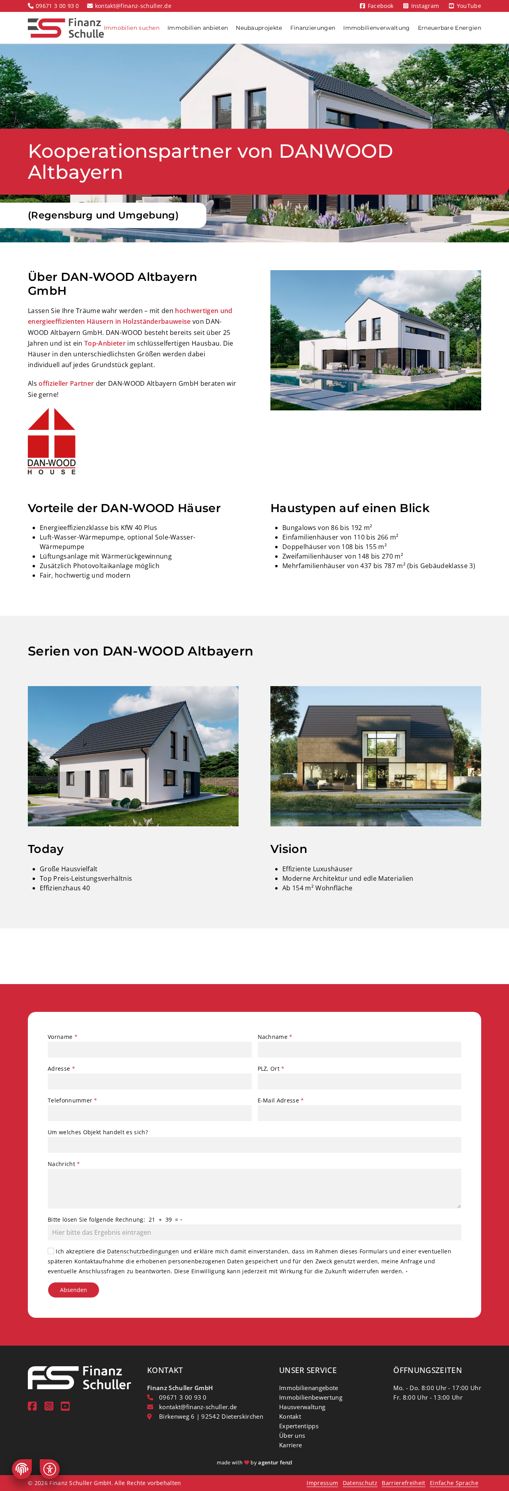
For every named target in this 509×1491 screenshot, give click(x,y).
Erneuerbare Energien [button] (449, 27)
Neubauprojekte (259, 27)
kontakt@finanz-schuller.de (133, 6)
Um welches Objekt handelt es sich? (98, 1132)
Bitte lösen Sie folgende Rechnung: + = (115, 1219)
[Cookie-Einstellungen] (22, 1469)
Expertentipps (299, 1426)
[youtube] (65, 1406)
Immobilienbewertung (310, 1397)
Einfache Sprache (454, 1483)
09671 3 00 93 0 (57, 6)
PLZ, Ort (271, 1068)
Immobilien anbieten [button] (197, 27)
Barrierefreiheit (403, 1483)
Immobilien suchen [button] (131, 27)
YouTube (469, 6)
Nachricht (64, 1164)
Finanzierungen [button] (312, 27)
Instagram (425, 6)
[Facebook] (32, 1406)
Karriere (290, 1445)
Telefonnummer (72, 1100)
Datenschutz (360, 1483)
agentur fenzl (275, 1462)
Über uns (292, 1435)
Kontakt (290, 1416)
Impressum (322, 1483)
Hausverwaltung (302, 1407)
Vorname (63, 1036)
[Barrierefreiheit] (50, 1469)
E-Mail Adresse (281, 1100)
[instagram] (49, 1406)
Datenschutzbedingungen (143, 1251)
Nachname (275, 1036)
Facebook (381, 6)
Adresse (61, 1068)
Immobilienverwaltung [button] (376, 27)
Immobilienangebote (308, 1388)
